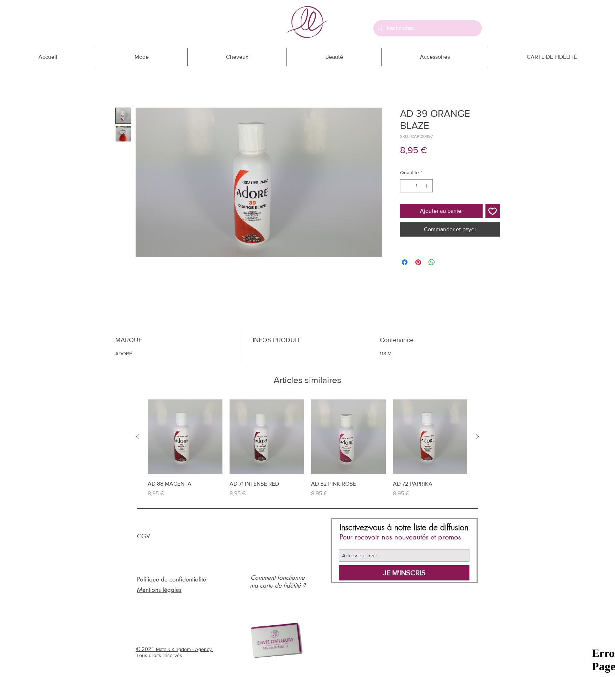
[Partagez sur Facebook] (404, 262)
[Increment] (427, 186)
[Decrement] (405, 186)
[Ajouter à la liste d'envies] (492, 211)
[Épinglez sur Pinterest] (418, 262)
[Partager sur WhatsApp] (431, 262)
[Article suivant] (477, 436)
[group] (307, 448)
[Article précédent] (137, 436)
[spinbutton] (416, 186)
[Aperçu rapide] (185, 436)
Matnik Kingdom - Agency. (184, 649)
